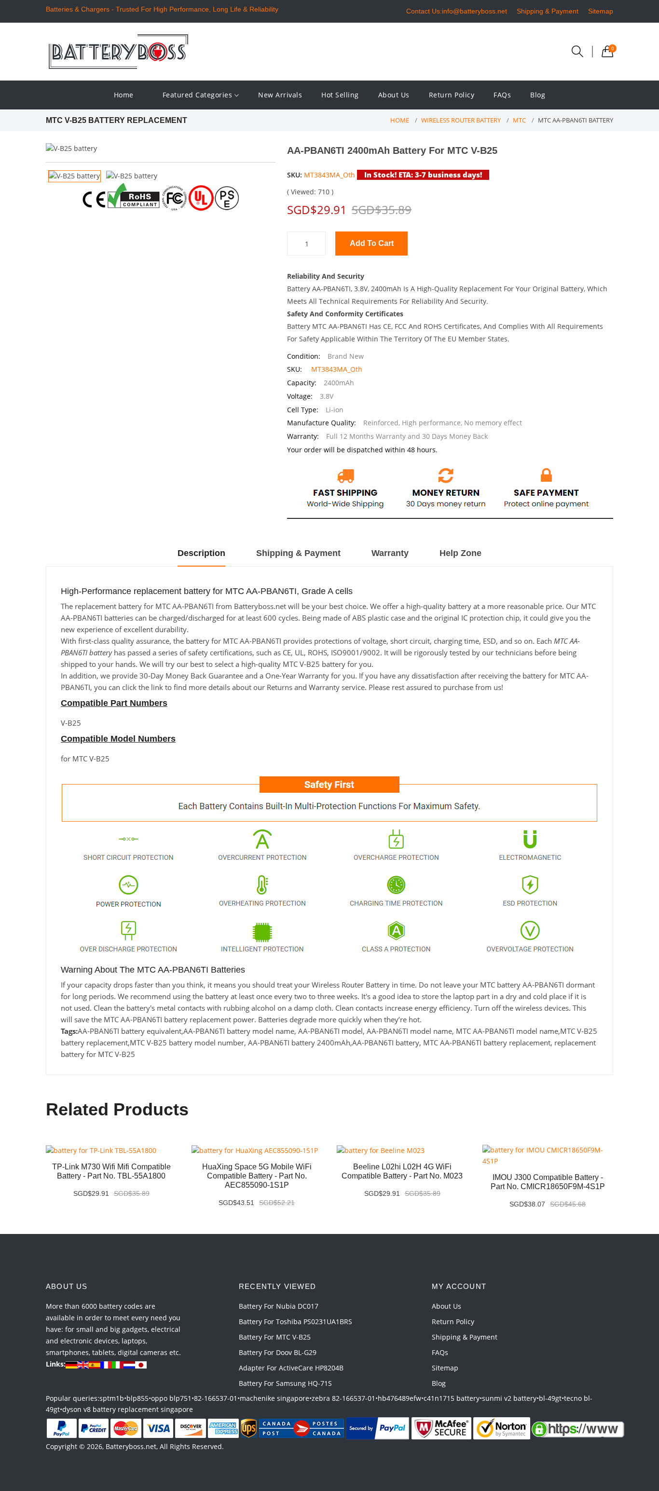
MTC (519, 120)
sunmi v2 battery (509, 1398)
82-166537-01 (215, 1398)
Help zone (460, 553)
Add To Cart (372, 243)
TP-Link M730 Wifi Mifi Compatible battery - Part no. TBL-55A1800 (111, 1171)
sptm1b (111, 1398)
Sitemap (600, 11)
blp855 (137, 1398)
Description (201, 553)
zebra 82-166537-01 (343, 1398)
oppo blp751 (171, 1398)
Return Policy (452, 94)
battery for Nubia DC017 (278, 1306)
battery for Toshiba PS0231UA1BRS (295, 1321)
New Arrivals (280, 94)
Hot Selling (340, 94)
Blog (537, 94)
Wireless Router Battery (461, 120)
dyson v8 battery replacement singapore (127, 1409)
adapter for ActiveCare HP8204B (291, 1367)
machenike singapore (274, 1398)
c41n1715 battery (452, 1398)
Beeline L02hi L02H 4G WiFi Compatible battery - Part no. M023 (402, 1171)
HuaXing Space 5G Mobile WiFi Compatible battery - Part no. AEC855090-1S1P (257, 1176)
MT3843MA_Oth (329, 174)
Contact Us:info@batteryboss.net (456, 11)
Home (124, 94)
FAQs (502, 94)
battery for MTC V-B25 (275, 1337)
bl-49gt (550, 1398)
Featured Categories (198, 94)
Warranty (390, 553)
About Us (394, 94)
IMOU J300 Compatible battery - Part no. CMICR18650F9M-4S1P (548, 1182)
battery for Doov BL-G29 (277, 1352)
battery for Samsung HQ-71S (285, 1383)
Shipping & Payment (547, 11)
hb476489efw (399, 1398)
